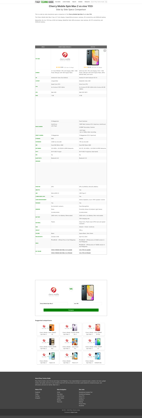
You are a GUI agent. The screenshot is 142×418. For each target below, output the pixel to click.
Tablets (74, 1)
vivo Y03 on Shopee (85, 253)
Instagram (37, 398)
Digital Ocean (74, 412)
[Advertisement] (71, 34)
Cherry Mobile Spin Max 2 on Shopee (61, 253)
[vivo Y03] (93, 65)
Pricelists (87, 1)
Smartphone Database (84, 394)
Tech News (57, 1)
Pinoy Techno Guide (45, 378)
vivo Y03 (93, 46)
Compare (71, 310)
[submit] (106, 2)
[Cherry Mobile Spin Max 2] (65, 65)
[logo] (44, 2)
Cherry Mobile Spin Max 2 (65, 46)
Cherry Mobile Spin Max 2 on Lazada (61, 249)
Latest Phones (66, 1)
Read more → (56, 384)
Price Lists (59, 401)
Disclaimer (81, 405)
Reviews (80, 1)
